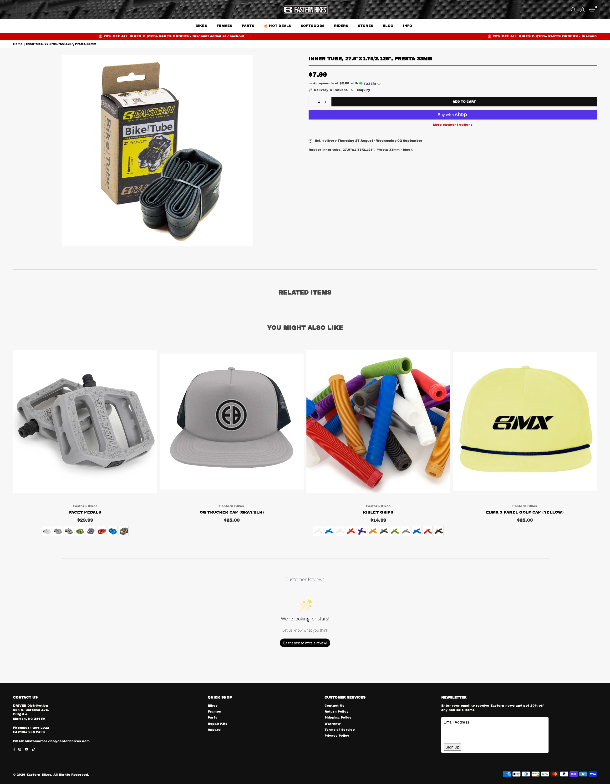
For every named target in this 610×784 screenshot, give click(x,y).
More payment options (453, 124)
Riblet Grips (378, 512)
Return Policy (336, 711)
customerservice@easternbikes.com (57, 741)
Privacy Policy (337, 735)
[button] (592, 9)
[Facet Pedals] (85, 421)
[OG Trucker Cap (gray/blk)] (232, 421)
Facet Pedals (85, 512)
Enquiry (363, 90)
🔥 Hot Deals (277, 26)
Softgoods (313, 26)
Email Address (456, 722)
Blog (388, 26)
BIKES (201, 26)
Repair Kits (218, 723)
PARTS (248, 26)
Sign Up (452, 747)
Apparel (215, 729)
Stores (365, 26)
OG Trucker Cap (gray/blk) (232, 512)
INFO (407, 26)
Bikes (213, 705)
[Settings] (582, 9)
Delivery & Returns (330, 90)
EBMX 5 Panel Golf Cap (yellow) (525, 512)
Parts (212, 717)
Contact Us (335, 705)
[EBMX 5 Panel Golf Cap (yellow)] (525, 421)
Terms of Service (340, 729)
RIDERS (341, 26)
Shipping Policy (338, 717)
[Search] (573, 9)
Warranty (333, 723)
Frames (224, 26)
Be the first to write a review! (305, 643)
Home (17, 44)
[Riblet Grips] (378, 421)
